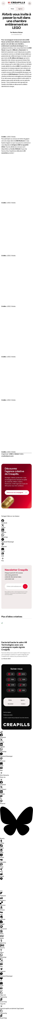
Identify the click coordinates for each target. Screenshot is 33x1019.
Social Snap (3, 1002)
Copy (20, 1008)
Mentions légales (7, 712)
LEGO (8, 137)
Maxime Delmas (18, 32)
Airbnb (13, 137)
